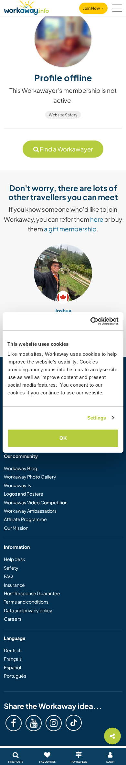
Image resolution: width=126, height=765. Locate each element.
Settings (96, 418)
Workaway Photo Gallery (30, 476)
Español (12, 667)
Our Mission (16, 528)
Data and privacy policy (28, 610)
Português (15, 676)
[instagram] (54, 723)
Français (13, 659)
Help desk (14, 559)
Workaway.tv (17, 485)
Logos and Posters (23, 494)
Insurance (14, 585)
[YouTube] (34, 723)
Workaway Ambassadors (30, 511)
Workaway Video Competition (36, 502)
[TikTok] (74, 723)
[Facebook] (13, 723)
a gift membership (70, 229)
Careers (12, 619)
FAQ (8, 576)
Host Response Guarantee (32, 593)
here (96, 219)
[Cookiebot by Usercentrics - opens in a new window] (91, 321)
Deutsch (13, 650)
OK (63, 438)
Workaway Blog (20, 468)
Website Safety (63, 114)
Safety (11, 568)
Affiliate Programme (25, 519)
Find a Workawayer (66, 149)
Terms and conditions (26, 602)
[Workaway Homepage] (26, 7)
